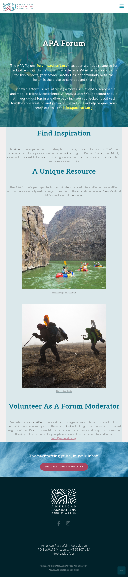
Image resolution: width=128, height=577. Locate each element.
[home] (16, 6)
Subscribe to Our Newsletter (64, 466)
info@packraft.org (78, 108)
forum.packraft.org (52, 65)
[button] (121, 6)
